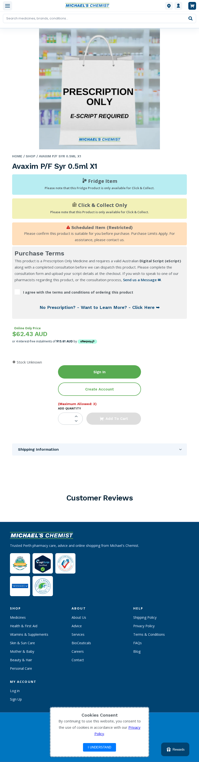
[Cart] (192, 6)
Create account (99, 389)
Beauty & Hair (21, 660)
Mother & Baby (22, 651)
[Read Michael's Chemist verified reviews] (20, 563)
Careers (78, 651)
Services (78, 634)
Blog (137, 651)
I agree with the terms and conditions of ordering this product (78, 292)
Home (17, 156)
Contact (78, 660)
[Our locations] (169, 6)
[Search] (190, 18)
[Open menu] (7, 5)
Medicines (18, 617)
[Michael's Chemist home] (88, 5)
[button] (113, 419)
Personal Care (21, 668)
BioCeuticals (81, 643)
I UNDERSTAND (99, 747)
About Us (79, 617)
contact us (115, 239)
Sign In (99, 372)
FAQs (137, 643)
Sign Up (16, 699)
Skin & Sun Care (22, 643)
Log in (15, 690)
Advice (77, 626)
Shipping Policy (145, 617)
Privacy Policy (144, 626)
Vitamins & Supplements (29, 634)
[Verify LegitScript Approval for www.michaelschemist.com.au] (42, 563)
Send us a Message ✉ (142, 279)
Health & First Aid (23, 626)
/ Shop (28, 156)
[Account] (178, 6)
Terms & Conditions (149, 634)
